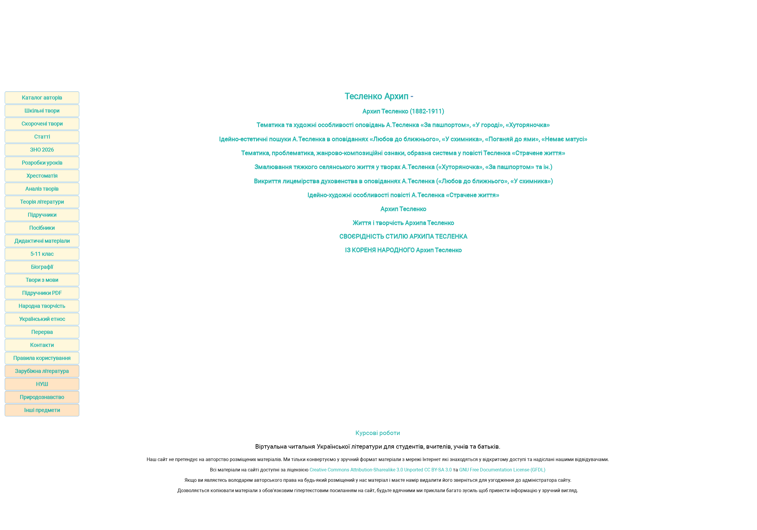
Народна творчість (42, 306)
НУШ (42, 384)
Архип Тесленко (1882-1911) (403, 111)
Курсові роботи (377, 432)
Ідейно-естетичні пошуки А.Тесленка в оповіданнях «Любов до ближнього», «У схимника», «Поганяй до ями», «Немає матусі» (403, 139)
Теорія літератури (42, 202)
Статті (42, 136)
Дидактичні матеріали (42, 241)
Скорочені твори (42, 123)
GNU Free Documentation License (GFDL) (502, 470)
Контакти (42, 345)
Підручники (42, 215)
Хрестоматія (42, 176)
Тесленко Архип (377, 96)
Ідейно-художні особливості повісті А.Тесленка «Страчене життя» (403, 195)
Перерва (42, 332)
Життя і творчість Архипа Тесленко (403, 222)
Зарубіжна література (42, 371)
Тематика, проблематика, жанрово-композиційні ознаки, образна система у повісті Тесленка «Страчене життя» (403, 153)
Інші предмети (42, 410)
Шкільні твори (42, 110)
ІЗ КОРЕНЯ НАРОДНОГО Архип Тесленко (403, 250)
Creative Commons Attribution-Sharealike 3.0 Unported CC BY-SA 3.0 (381, 470)
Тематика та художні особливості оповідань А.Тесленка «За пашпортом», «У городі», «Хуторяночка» (403, 124)
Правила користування (42, 358)
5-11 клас (42, 254)
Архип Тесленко (403, 208)
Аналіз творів (42, 189)
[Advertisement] (378, 43)
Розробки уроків (42, 163)
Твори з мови (42, 280)
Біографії (42, 267)
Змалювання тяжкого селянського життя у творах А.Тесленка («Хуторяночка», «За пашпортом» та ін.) (403, 166)
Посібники (42, 228)
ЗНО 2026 (42, 149)
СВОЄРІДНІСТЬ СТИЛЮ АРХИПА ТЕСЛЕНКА (403, 236)
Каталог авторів (42, 97)
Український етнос (42, 319)
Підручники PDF (42, 293)
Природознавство (42, 397)
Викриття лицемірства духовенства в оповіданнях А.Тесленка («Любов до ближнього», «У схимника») (403, 181)
